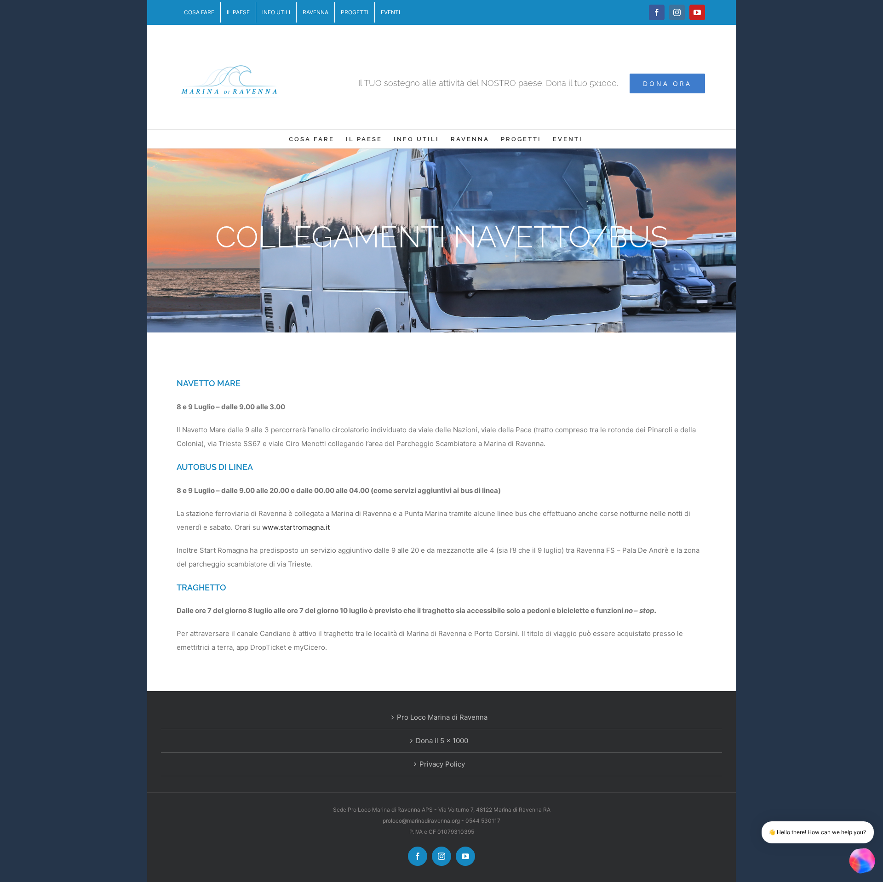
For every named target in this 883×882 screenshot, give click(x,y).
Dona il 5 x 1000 (442, 740)
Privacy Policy (442, 764)
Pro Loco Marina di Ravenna (442, 717)
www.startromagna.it (296, 527)
